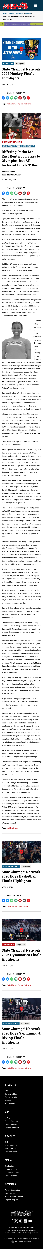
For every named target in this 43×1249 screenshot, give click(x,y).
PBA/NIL (8, 1100)
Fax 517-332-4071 (22, 1233)
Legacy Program (11, 1200)
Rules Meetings (11, 1145)
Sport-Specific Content (14, 1197)
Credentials (9, 1166)
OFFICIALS (10, 1184)
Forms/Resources (12, 1128)
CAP (6, 1142)
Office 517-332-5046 (10, 1233)
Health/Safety (10, 1148)
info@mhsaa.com (33, 1233)
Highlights (20, 64)
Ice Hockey (19, 14)
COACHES (10, 1136)
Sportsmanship (11, 1103)
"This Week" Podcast (13, 1172)
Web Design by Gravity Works (23, 1241)
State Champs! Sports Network (18, 104)
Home (5, 14)
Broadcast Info (11, 1169)
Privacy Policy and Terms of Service (28, 1238)
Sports (11, 14)
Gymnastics (8, 945)
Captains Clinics (11, 1097)
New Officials (10, 1193)
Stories (28, 14)
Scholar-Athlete (11, 1094)
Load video (25, 54)
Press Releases (11, 1176)
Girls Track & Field (12, 142)
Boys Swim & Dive (10, 1023)
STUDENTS (10, 1085)
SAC (6, 1091)
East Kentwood (12, 828)
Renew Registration (12, 1190)
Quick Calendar (11, 1124)
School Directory (11, 1121)
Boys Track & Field (11, 146)
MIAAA (7, 1118)
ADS (7, 1112)
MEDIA (8, 1160)
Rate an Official (11, 1152)
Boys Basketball (11, 866)
